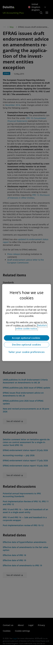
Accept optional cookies (26, 337)
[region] (26, 322)
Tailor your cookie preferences (26, 352)
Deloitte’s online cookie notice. (31, 327)
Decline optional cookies (26, 344)
